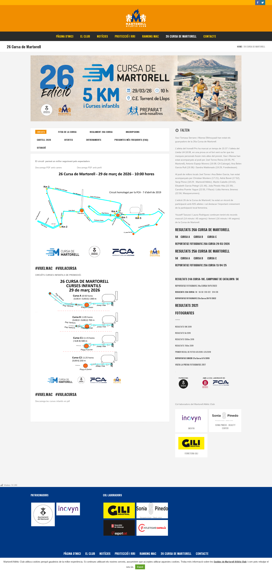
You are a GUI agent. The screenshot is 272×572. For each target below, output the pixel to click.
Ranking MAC (148, 553)
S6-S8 (201, 292)
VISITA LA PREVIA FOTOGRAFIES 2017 (190, 364)
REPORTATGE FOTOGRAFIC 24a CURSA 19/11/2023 (196, 285)
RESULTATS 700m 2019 (184, 345)
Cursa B (198, 237)
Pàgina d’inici (72, 553)
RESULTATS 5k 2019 (183, 333)
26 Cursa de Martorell (176, 553)
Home (239, 46)
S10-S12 (207, 292)
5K (176, 237)
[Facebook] (257, 2)
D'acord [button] (140, 566)
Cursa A (185, 237)
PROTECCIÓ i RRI (125, 553)
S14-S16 (215, 292)
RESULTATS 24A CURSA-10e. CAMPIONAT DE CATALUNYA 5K (207, 279)
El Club (90, 553)
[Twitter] (262, 2)
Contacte (202, 553)
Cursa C (212, 237)
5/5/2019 (207, 352)
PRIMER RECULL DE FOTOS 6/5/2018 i (189, 352)
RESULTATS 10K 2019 (183, 326)
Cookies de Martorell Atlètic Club (230, 561)
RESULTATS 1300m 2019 (184, 339)
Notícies (104, 553)
